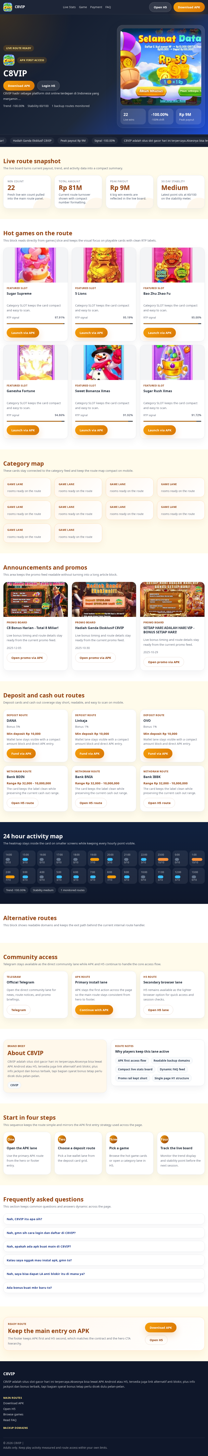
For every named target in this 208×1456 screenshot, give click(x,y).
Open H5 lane (158, 1010)
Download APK (189, 7)
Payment (96, 7)
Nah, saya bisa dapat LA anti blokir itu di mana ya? (46, 1274)
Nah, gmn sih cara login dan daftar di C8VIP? (41, 1233)
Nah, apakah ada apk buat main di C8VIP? (39, 1246)
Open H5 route (22, 803)
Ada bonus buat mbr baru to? (29, 1287)
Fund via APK (21, 753)
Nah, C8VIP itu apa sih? (24, 1219)
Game (83, 7)
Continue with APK (94, 1010)
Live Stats (69, 7)
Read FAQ (9, 1420)
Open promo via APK (27, 658)
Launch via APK (23, 333)
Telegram (18, 1010)
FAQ (108, 7)
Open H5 (160, 7)
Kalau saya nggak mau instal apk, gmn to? (39, 1260)
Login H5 (48, 86)
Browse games (13, 1414)
